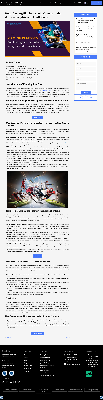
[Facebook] (3, 382)
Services (50, 3)
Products (40, 3)
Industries (43, 351)
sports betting (65, 143)
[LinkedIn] (10, 382)
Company (58, 3)
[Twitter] (6, 382)
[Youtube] (18, 382)
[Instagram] (14, 382)
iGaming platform (46, 90)
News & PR (77, 3)
